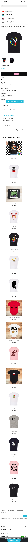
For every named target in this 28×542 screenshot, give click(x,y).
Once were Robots (14, 249)
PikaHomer (14, 272)
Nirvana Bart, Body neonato (14, 340)
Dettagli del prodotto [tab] (9, 115)
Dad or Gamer (14, 431)
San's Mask (14, 226)
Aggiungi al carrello (14, 101)
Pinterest (14, 109)
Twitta (10, 109)
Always (14, 294)
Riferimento (6, 119)
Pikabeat (14, 499)
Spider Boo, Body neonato (14, 317)
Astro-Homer (14, 454)
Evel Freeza (14, 181)
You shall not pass (14, 158)
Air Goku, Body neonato (14, 386)
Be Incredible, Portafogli (14, 203)
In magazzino (6, 120)
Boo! (14, 477)
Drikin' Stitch (14, 363)
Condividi (7, 109)
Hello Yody (14, 408)
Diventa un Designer (14, 540)
